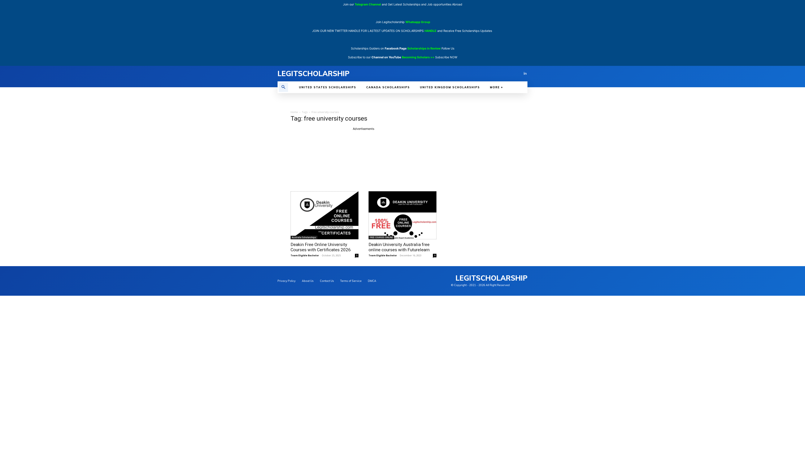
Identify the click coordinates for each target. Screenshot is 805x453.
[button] (283, 87)
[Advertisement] (363, 160)
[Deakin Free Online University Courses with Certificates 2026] (324, 215)
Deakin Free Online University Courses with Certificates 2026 (321, 247)
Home (294, 112)
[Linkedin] (524, 73)
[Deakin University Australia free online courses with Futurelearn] (402, 215)
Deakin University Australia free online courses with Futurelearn (399, 247)
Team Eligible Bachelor (305, 255)
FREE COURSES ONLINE (381, 237)
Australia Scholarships (304, 237)
